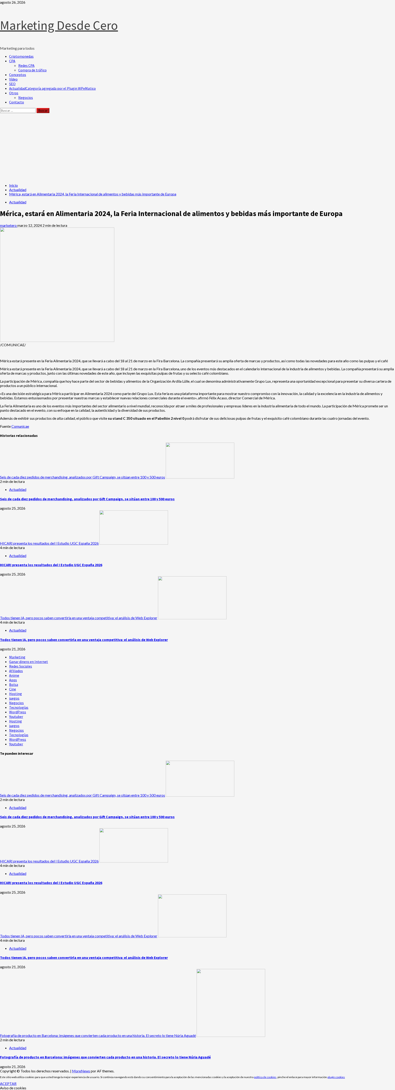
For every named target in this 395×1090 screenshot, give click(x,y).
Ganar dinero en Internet (28, 661)
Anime (14, 675)
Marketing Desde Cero (59, 25)
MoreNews (81, 1071)
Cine (12, 689)
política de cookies (265, 1077)
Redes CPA (26, 65)
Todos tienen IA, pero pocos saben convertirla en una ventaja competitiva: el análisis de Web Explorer (78, 618)
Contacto (16, 102)
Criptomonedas (21, 56)
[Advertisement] (197, 147)
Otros (13, 93)
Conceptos (17, 74)
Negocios (25, 97)
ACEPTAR (8, 1083)
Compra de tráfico (32, 70)
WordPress (17, 712)
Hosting (15, 693)
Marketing (17, 657)
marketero (8, 225)
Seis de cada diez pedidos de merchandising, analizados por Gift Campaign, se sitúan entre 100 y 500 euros (82, 477)
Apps (13, 680)
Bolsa (13, 684)
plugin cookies (336, 1077)
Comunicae (20, 426)
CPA (12, 61)
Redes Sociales (20, 666)
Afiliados (16, 670)
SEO (12, 83)
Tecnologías (18, 707)
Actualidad (52, 88)
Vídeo (13, 79)
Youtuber (16, 716)
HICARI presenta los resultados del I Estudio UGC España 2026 (49, 543)
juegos (14, 698)
